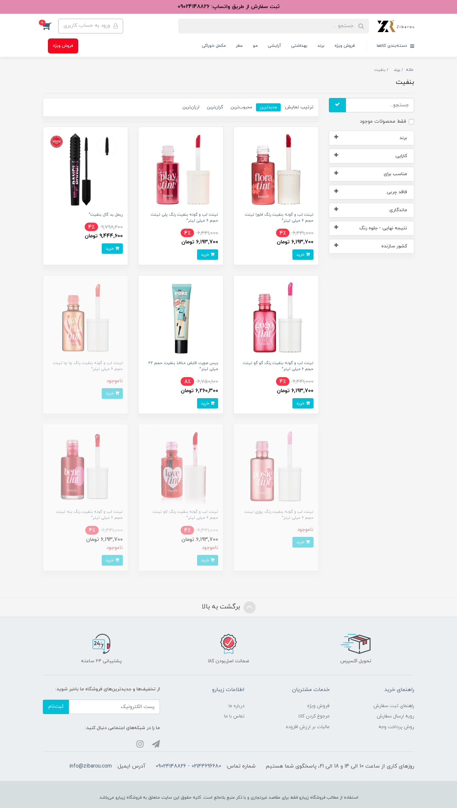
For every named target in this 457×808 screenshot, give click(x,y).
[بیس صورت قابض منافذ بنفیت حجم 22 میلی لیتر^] (181, 317)
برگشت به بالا (222, 606)
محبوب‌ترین (241, 107)
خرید (301, 254)
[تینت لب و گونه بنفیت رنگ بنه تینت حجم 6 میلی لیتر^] (85, 466)
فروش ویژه (345, 46)
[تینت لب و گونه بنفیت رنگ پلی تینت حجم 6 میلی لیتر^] (181, 168)
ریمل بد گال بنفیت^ (106, 214)
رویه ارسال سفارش (395, 716)
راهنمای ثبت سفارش (393, 706)
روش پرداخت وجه (396, 727)
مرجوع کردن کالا (314, 716)
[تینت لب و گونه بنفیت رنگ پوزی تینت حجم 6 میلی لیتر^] (276, 466)
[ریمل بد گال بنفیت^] (85, 168)
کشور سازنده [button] (394, 246)
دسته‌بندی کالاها (392, 46)
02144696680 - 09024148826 (188, 766)
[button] (50, 26)
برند (321, 46)
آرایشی (274, 46)
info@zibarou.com (90, 766)
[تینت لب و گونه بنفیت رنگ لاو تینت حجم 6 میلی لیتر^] (181, 466)
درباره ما (237, 706)
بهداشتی (299, 46)
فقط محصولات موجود (383, 121)
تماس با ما (234, 716)
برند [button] (403, 138)
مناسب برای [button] (395, 174)
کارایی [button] (401, 156)
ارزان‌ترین (190, 107)
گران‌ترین (215, 107)
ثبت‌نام (56, 706)
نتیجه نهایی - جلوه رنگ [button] (383, 228)
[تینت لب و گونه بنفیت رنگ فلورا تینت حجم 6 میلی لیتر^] (276, 168)
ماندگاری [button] (398, 210)
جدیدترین (268, 107)
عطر (239, 46)
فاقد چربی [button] (397, 192)
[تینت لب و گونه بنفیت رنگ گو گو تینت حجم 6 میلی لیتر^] (276, 317)
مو (255, 46)
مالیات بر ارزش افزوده (308, 727)
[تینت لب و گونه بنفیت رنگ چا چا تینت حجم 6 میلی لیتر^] (85, 317)
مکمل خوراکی (214, 46)
